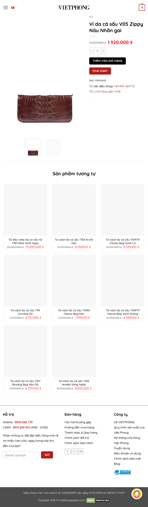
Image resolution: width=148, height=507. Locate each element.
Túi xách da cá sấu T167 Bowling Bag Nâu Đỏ (25, 382)
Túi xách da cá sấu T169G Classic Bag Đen (74, 312)
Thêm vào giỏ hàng (107, 61)
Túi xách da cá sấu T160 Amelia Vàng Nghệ (74, 382)
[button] (5, 7)
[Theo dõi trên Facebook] (68, 451)
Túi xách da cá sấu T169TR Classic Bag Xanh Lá (123, 241)
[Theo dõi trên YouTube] (81, 451)
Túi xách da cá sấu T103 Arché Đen (74, 241)
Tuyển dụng (122, 448)
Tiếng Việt (14, 7)
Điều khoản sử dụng (127, 453)
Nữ (91, 17)
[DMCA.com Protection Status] (98, 500)
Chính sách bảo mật (127, 458)
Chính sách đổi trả (77, 438)
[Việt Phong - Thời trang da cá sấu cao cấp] (74, 7)
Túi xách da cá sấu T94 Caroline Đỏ (25, 312)
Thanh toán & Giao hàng (81, 432)
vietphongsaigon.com (72, 500)
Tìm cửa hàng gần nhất (105, 91)
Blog (117, 464)
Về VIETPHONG (124, 422)
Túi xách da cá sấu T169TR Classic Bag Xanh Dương (123, 312)
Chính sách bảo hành (79, 443)
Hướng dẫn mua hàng (79, 427)
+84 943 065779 (124, 86)
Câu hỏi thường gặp (78, 422)
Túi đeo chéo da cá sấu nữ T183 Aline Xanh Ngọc (25, 241)
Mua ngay (100, 71)
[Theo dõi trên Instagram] (74, 451)
